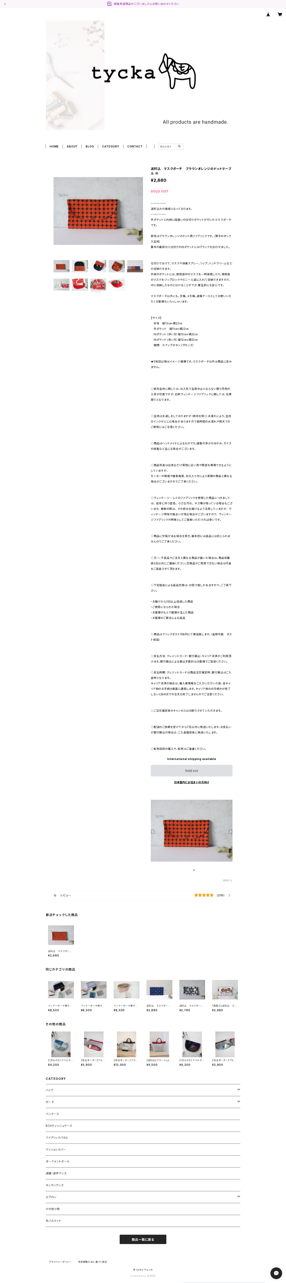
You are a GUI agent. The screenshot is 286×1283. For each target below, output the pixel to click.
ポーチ (50, 1102)
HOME (54, 146)
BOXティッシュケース (59, 1125)
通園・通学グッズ (56, 1173)
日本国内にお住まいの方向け (191, 782)
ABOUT (72, 146)
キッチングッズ (55, 1185)
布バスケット (53, 1220)
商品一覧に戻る (143, 1240)
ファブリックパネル (57, 1137)
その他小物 (53, 1209)
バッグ (49, 1090)
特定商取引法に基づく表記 (92, 1261)
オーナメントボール (58, 1161)
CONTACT (135, 146)
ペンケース (52, 1113)
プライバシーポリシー (60, 1261)
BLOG (90, 146)
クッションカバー (56, 1149)
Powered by (139, 1275)
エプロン (51, 1197)
